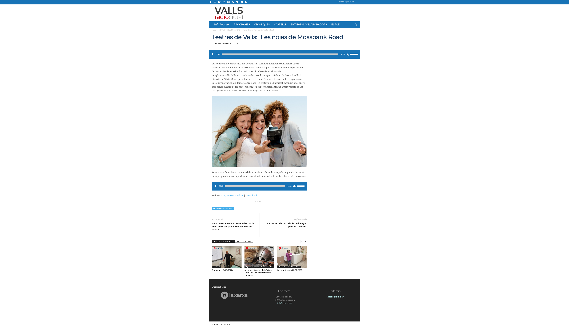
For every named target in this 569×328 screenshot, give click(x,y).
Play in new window (232, 195)
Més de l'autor (244, 241)
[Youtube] (242, 2)
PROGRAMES (242, 24)
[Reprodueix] (212, 54)
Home (214, 30)
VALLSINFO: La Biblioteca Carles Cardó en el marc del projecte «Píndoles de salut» (233, 226)
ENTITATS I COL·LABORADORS (309, 24)
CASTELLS (280, 24)
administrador (221, 43)
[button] (356, 24)
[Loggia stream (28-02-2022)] (292, 257)
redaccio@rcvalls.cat (335, 296)
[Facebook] (210, 2)
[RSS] (233, 2)
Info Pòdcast (221, 24)
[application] (284, 54)
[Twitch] (245, 2)
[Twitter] (237, 2)
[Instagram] (224, 2)
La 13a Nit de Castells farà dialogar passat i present (287, 225)
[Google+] (219, 2)
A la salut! (216, 267)
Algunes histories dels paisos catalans (259, 267)
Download (251, 195)
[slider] (354, 54)
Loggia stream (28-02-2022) (289, 270)
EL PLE (335, 24)
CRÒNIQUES (262, 24)
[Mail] (228, 2)
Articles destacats (223, 241)
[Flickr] (215, 2)
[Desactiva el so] (347, 54)
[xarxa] (234, 295)
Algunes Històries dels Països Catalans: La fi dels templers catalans (258, 272)
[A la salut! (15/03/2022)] (227, 257)
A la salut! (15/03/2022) (222, 270)
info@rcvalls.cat (284, 303)
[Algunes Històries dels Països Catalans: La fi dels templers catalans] (259, 257)
